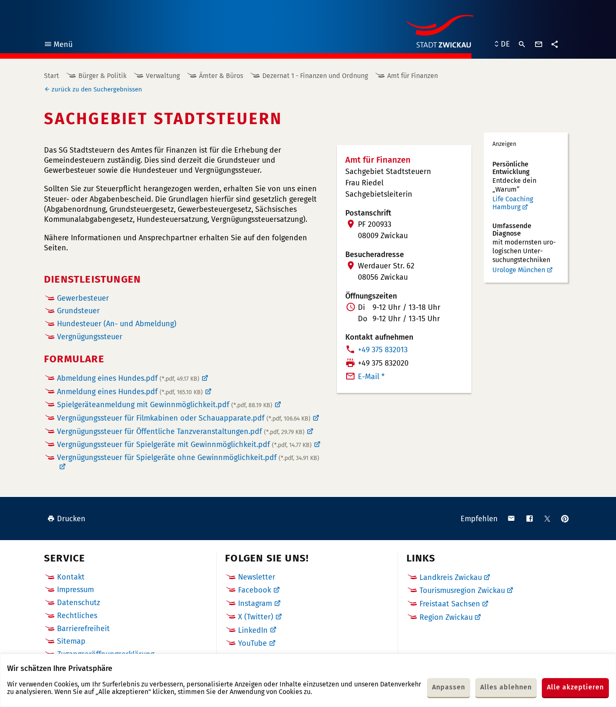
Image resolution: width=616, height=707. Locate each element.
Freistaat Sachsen (449, 603)
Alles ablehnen (506, 687)
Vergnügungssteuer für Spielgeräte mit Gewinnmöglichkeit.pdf (184, 444)
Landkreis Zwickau (450, 577)
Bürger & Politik (102, 76)
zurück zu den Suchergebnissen (97, 89)
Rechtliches (77, 615)
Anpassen (448, 687)
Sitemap (71, 641)
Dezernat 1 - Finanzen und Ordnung (315, 76)
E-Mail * (371, 376)
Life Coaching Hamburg (512, 203)
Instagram (255, 603)
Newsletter (256, 577)
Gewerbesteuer (83, 298)
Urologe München (518, 270)
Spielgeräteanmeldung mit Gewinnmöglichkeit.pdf (164, 404)
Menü (58, 45)
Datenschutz (78, 602)
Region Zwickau (446, 617)
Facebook (254, 590)
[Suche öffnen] (522, 44)
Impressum (75, 589)
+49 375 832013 (383, 349)
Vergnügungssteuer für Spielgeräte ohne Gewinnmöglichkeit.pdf (188, 457)
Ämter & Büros (221, 76)
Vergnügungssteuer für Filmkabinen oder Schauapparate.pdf (184, 418)
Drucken (71, 518)
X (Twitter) (255, 616)
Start (51, 76)
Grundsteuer (78, 311)
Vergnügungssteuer (89, 337)
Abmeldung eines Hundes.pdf (128, 378)
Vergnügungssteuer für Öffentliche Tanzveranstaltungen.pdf (181, 431)
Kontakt (71, 577)
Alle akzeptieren (575, 687)
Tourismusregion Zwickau (462, 590)
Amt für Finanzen (412, 76)
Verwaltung (163, 76)
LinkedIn (253, 630)
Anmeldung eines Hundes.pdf (130, 391)
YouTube (252, 643)
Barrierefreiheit (83, 628)
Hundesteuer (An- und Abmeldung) (116, 324)
